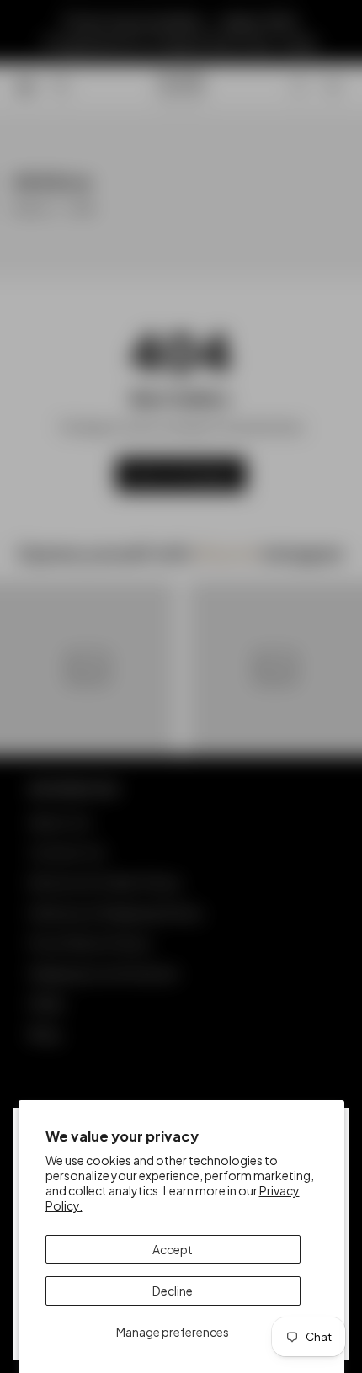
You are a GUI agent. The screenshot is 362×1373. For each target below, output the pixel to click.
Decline (172, 1290)
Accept (172, 1249)
